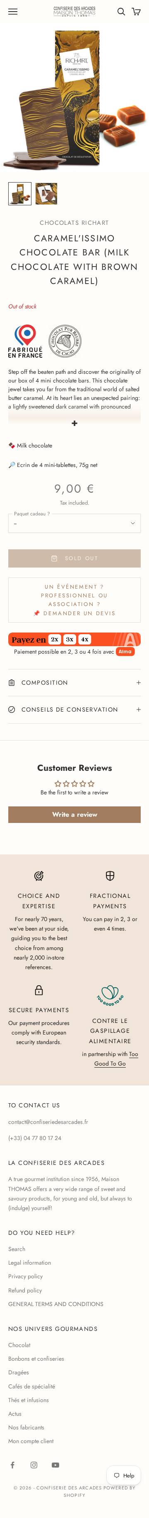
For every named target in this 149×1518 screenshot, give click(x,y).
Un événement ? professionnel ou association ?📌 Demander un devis (74, 600)
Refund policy (25, 1290)
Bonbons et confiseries (36, 1358)
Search (16, 1249)
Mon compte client (30, 1441)
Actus (15, 1414)
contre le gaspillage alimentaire (110, 1031)
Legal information (29, 1262)
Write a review (74, 814)
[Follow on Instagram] (34, 1465)
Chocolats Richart (74, 223)
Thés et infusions (28, 1400)
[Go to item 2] (46, 193)
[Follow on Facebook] (12, 1465)
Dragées (18, 1372)
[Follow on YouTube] (55, 1465)
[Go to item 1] (19, 193)
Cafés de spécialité (31, 1386)
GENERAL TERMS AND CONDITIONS (55, 1304)
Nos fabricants (26, 1427)
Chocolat (19, 1345)
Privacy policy (25, 1276)
